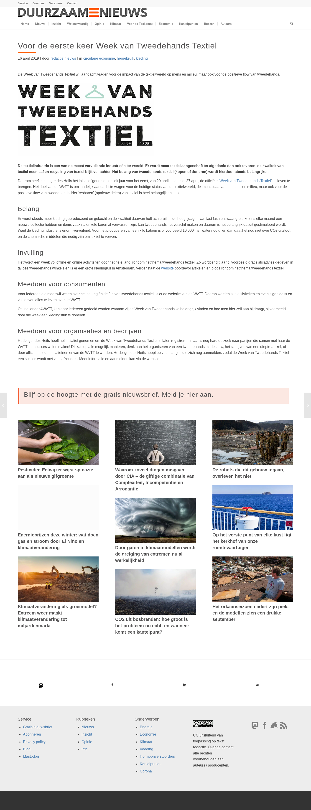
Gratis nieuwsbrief (37, 727)
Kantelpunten (150, 764)
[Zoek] (290, 24)
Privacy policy (34, 742)
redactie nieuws (63, 58)
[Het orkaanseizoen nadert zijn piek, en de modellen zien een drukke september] (252, 579)
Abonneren (32, 734)
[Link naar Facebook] (112, 684)
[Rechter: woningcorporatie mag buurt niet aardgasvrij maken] (3, 405)
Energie (146, 727)
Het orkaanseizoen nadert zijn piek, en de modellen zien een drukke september (250, 613)
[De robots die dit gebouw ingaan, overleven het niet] (252, 442)
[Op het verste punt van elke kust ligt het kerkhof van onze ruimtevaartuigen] (252, 508)
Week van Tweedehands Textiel (245, 181)
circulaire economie (99, 58)
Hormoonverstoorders (157, 757)
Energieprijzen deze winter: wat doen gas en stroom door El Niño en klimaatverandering (58, 541)
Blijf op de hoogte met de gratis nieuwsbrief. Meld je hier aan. (119, 394)
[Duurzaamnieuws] (83, 12)
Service (23, 3)
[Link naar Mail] (257, 684)
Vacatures (55, 3)
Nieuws (88, 727)
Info (84, 749)
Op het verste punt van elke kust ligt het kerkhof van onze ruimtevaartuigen (251, 541)
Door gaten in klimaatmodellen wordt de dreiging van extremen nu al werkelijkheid (155, 554)
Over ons (38, 3)
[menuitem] (24, 3)
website (167, 268)
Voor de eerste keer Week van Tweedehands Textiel (117, 45)
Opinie (87, 742)
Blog (27, 749)
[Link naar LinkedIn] (184, 684)
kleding (142, 58)
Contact (72, 3)
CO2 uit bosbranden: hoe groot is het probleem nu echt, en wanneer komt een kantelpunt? (152, 626)
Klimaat (146, 742)
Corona (146, 771)
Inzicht (87, 734)
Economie (148, 734)
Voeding (146, 749)
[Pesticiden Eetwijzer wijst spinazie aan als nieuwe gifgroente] (58, 442)
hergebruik (125, 58)
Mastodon (31, 757)
